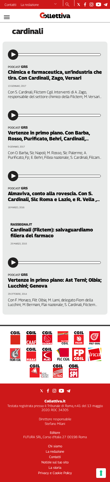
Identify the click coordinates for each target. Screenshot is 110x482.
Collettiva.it (55, 401)
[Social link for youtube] (98, 4)
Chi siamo (55, 446)
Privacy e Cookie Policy (55, 473)
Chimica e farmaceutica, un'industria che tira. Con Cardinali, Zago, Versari (55, 75)
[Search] (67, 5)
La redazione (30, 5)
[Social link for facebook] (85, 4)
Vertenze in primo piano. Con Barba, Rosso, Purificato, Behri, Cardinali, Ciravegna (49, 138)
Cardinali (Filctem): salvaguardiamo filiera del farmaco (51, 232)
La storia (55, 467)
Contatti (10, 5)
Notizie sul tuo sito (54, 462)
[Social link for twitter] (79, 4)
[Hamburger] (7, 17)
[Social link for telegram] (105, 4)
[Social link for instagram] (91, 4)
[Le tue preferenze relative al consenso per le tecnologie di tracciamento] (101, 473)
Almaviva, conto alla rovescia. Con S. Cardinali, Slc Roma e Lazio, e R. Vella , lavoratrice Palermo (52, 199)
